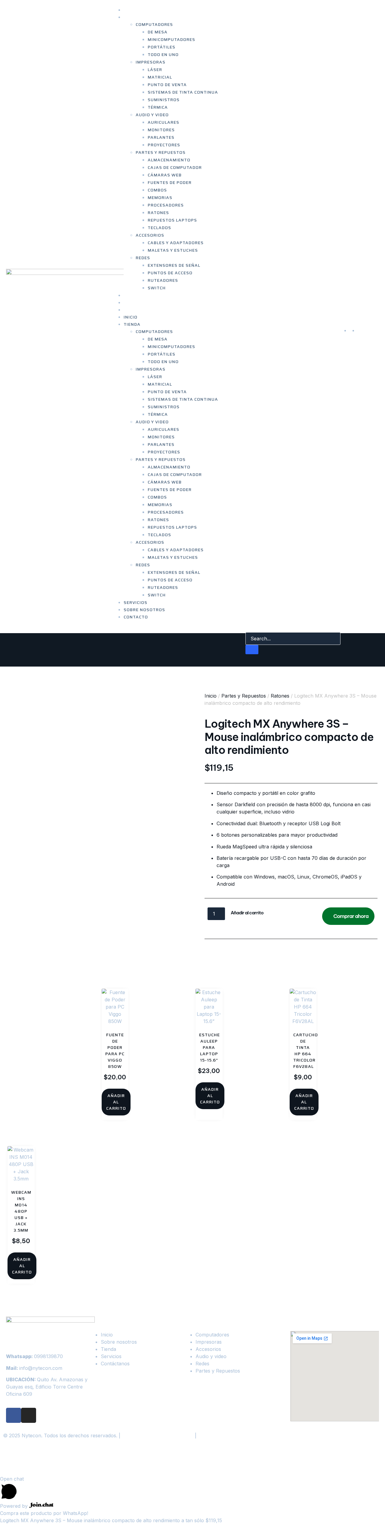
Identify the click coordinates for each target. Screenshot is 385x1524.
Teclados (159, 227)
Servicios (135, 602)
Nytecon (24, 1460)
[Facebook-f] (13, 1415)
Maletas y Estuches (173, 250)
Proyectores (164, 145)
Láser (155, 69)
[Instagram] (28, 1415)
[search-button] (251, 649)
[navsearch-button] (249, 626)
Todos (306, 949)
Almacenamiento (169, 160)
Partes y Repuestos (161, 152)
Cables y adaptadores (176, 242)
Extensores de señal (174, 265)
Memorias (160, 197)
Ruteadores (163, 280)
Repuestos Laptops (172, 220)
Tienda (132, 17)
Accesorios (150, 235)
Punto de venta (167, 84)
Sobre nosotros (144, 609)
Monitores (161, 129)
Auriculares (163, 122)
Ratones (158, 212)
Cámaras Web (165, 175)
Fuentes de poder (170, 182)
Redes (143, 257)
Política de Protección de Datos (157, 1435)
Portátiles (161, 47)
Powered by (14, 1506)
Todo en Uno (163, 54)
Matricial (160, 77)
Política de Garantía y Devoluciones (238, 1435)
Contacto (136, 309)
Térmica (158, 107)
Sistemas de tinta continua (183, 92)
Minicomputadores (171, 39)
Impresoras (150, 62)
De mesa (158, 32)
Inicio (130, 317)
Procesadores (166, 205)
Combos (157, 190)
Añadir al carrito (247, 913)
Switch (157, 288)
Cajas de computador (175, 167)
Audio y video (152, 114)
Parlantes (161, 137)
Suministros (164, 99)
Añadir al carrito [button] (116, 1102)
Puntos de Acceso (170, 272)
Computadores (154, 24)
